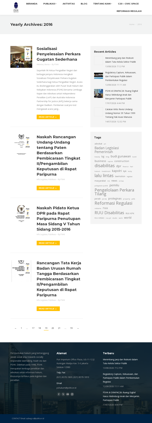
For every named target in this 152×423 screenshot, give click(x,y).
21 (59, 328)
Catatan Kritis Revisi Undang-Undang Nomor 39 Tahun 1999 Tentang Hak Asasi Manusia (120, 113)
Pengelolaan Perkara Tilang (114, 192)
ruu (105, 208)
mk (108, 181)
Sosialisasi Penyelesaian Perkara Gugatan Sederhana (59, 54)
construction (121, 161)
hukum (97, 171)
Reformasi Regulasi (113, 203)
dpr (118, 166)
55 (71, 328)
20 (53, 328)
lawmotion (120, 176)
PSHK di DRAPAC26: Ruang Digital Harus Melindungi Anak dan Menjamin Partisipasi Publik (121, 94)
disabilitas (105, 165)
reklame (98, 208)
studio (115, 218)
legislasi (129, 176)
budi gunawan (121, 156)
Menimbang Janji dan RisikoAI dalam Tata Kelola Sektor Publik (120, 60)
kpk (124, 171)
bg (102, 156)
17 (33, 328)
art (105, 144)
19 (46, 328)
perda (104, 199)
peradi (97, 198)
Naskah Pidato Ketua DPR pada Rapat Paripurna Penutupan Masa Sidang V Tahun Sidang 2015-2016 (58, 219)
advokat (98, 143)
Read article (46, 117)
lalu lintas (104, 175)
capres (110, 161)
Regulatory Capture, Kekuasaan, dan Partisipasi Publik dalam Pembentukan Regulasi (120, 76)
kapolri (117, 171)
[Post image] (98, 60)
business (100, 161)
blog (107, 157)
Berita (47, 64)
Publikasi (52, 179)
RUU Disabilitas (109, 212)
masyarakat (100, 180)
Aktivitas (40, 64)
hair (131, 167)
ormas (121, 181)
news (114, 180)
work (121, 218)
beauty (97, 157)
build (134, 157)
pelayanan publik (101, 186)
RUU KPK (130, 213)
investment (106, 171)
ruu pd (108, 218)
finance (126, 167)
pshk (133, 199)
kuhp (130, 171)
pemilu (114, 185)
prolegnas (115, 198)
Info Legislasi (42, 179)
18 (39, 328)
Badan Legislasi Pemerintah (107, 150)
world (127, 217)
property (126, 199)
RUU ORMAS (99, 218)
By (55, 64)
